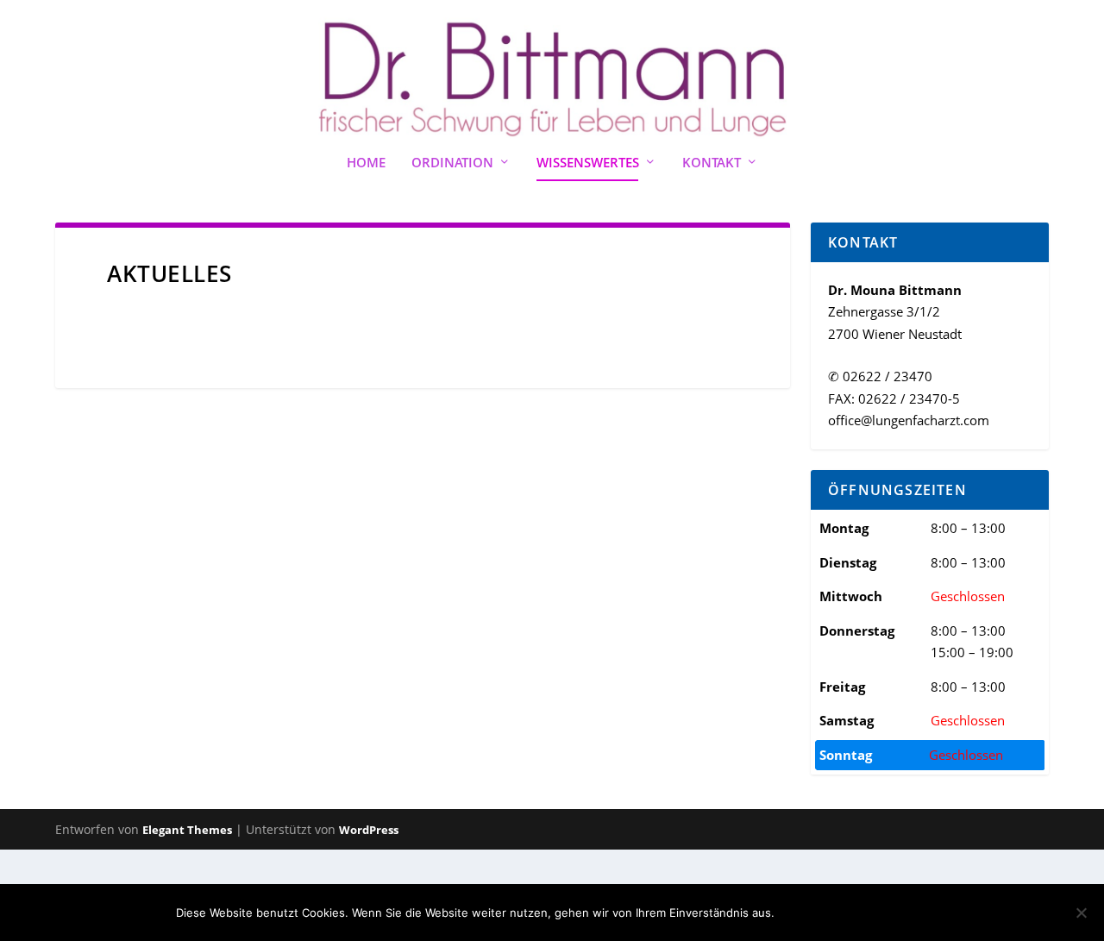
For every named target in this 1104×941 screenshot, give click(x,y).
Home (366, 163)
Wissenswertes (587, 163)
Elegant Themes (187, 829)
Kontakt (711, 163)
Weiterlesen (878, 912)
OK (802, 912)
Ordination (452, 163)
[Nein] (1080, 912)
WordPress (368, 829)
